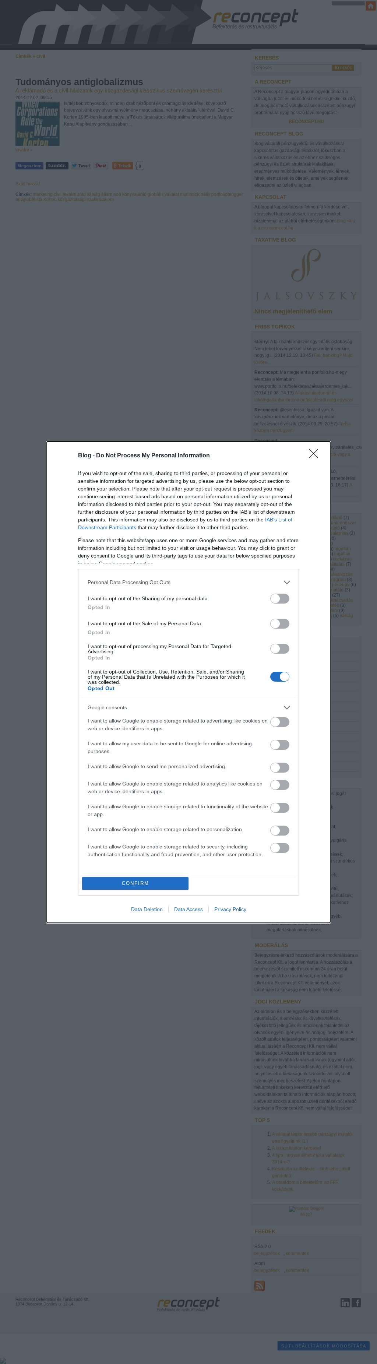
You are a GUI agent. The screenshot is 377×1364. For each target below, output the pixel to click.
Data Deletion (147, 909)
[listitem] (188, 582)
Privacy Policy (230, 909)
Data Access (188, 909)
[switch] (279, 599)
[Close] (316, 456)
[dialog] (188, 682)
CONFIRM (135, 883)
